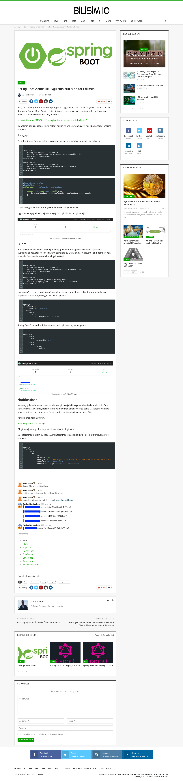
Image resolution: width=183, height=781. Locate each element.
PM (56, 768)
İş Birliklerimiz (105, 768)
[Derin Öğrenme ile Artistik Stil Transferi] (133, 231)
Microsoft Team (31, 564)
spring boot (52, 582)
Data (74, 21)
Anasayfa (44, 21)
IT (99, 21)
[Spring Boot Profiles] (33, 652)
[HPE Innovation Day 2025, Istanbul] (129, 100)
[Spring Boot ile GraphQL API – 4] (65, 652)
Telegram (28, 561)
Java (56, 21)
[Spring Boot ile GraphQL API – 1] (98, 652)
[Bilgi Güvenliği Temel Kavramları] (133, 254)
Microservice (34, 582)
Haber (108, 21)
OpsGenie (28, 554)
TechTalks (121, 21)
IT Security (129, 196)
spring (44, 582)
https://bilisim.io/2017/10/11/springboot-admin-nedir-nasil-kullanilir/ (52, 120)
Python (144, 50)
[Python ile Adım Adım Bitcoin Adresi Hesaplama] (144, 186)
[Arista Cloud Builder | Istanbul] (129, 88)
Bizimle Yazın (136, 21)
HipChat (27, 547)
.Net (65, 21)
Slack (25, 543)
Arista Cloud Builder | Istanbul (150, 85)
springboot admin (64, 582)
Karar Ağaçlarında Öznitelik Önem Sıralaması (38, 622)
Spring (21, 83)
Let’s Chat (28, 557)
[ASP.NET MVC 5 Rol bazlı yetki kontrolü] (155, 231)
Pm (92, 21)
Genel (126, 259)
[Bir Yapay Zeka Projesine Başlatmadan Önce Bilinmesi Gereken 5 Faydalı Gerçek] (129, 75)
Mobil (83, 21)
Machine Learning (131, 237)
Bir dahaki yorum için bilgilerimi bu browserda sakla (42, 734)
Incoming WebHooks (28, 423)
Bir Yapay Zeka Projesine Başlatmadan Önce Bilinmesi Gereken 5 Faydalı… (149, 74)
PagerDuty (28, 550)
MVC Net (150, 237)
